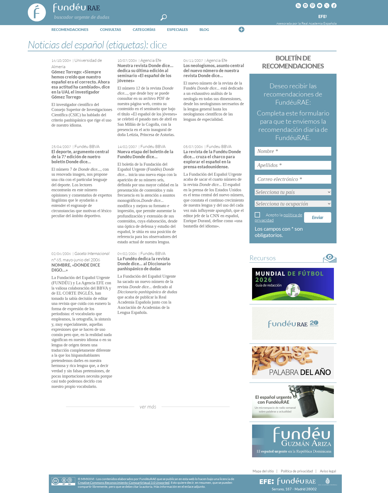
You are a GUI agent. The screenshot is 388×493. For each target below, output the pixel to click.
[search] (163, 17)
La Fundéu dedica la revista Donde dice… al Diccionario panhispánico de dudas (144, 263)
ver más (148, 406)
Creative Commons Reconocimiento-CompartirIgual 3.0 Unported (123, 483)
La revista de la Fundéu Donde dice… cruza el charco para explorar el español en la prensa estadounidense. (212, 159)
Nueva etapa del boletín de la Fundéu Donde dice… (145, 154)
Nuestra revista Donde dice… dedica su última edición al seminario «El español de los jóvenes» (145, 73)
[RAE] (333, 16)
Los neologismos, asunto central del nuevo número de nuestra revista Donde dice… (213, 70)
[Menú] (241, 29)
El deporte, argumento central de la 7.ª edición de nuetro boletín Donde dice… (80, 156)
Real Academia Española (319, 23)
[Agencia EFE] (322, 17)
